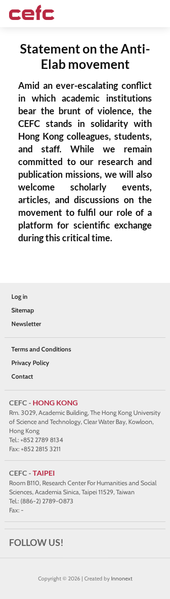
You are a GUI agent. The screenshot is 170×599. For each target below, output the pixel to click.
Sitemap (22, 310)
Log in (19, 296)
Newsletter (26, 324)
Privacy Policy (30, 363)
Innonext (121, 578)
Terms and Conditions (41, 349)
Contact (22, 376)
